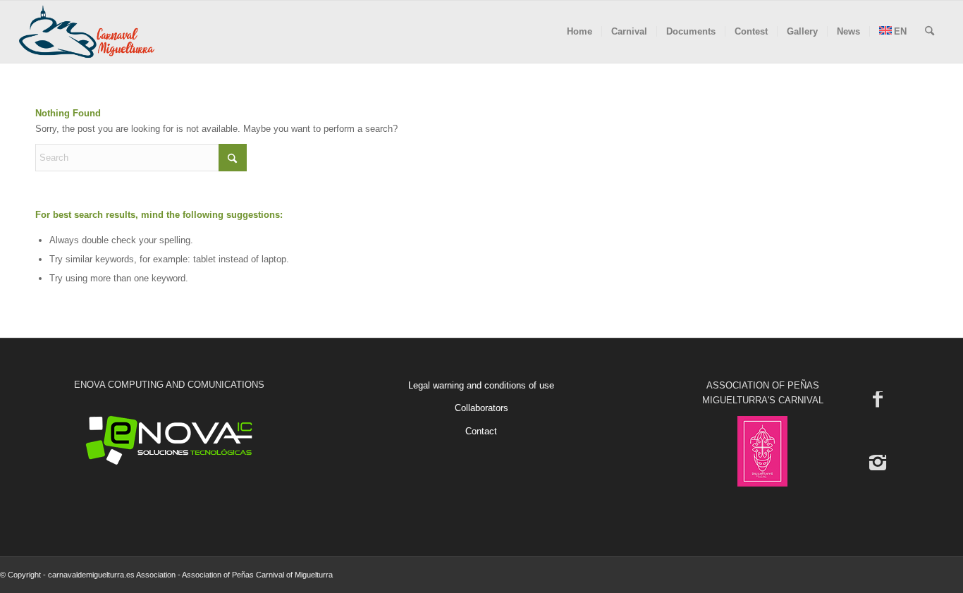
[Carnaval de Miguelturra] (86, 32)
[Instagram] (877, 461)
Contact (481, 431)
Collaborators (481, 408)
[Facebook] (877, 398)
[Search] (929, 32)
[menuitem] (579, 32)
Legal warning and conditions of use (481, 385)
